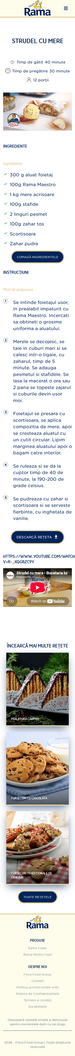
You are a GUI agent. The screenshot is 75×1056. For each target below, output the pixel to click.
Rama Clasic (37, 948)
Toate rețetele (38, 897)
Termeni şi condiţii (37, 1000)
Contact (37, 981)
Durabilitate (37, 1006)
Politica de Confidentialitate (37, 994)
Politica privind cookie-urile (37, 987)
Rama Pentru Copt (37, 954)
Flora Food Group (37, 974)
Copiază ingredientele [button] (37, 257)
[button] (66, 8)
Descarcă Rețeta (34, 537)
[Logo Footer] (37, 917)
